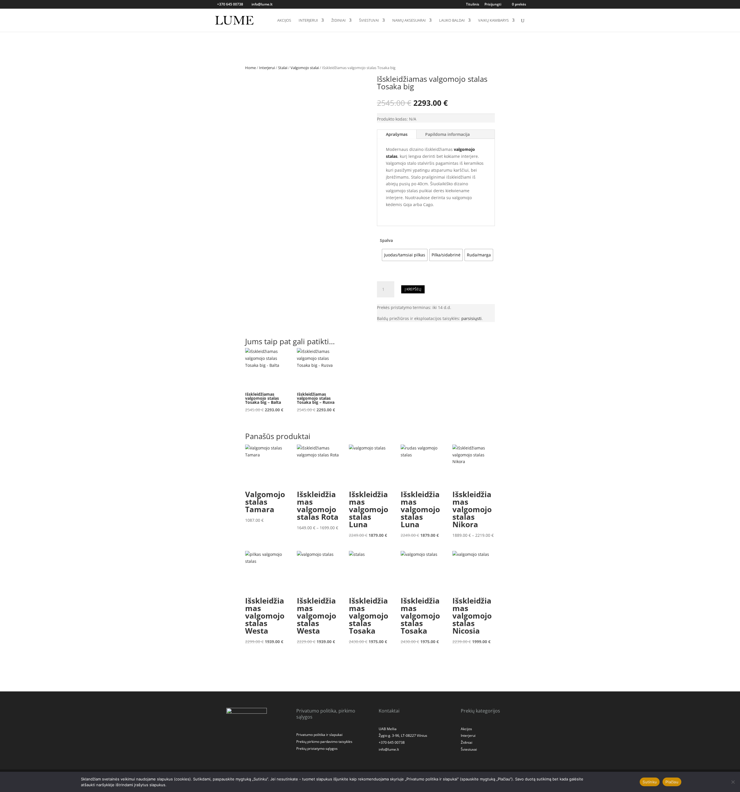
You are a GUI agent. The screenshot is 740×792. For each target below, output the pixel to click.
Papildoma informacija (447, 134)
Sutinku (650, 782)
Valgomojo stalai (305, 67)
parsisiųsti (471, 318)
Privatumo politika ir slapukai (319, 734)
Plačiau (671, 782)
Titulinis (472, 5)
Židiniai (338, 20)
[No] (733, 782)
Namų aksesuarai (409, 20)
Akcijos (284, 20)
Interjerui (308, 20)
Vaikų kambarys (493, 20)
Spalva (386, 240)
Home (250, 67)
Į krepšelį (413, 289)
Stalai (282, 67)
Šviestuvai (369, 20)
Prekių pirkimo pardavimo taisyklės (324, 741)
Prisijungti (492, 5)
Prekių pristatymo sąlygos (317, 748)
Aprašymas (397, 134)
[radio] (404, 255)
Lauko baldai (452, 20)
